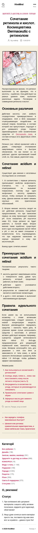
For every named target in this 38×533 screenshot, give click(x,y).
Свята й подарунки (10, 480)
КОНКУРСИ (7, 461)
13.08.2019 (26, 40)
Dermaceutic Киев (24, 134)
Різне (4, 477)
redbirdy (15, 40)
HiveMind (18, 4)
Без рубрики (7, 449)
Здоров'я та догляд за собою (15, 13)
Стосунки (6, 483)
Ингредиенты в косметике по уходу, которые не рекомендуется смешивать (20, 387)
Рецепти (5, 474)
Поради (32, 13)
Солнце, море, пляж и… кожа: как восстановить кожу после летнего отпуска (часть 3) (20, 378)
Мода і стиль (7, 464)
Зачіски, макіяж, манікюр (13, 455)
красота (7, 407)
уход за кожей (21, 407)
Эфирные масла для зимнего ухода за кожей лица (18, 400)
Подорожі (6, 467)
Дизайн (5, 452)
